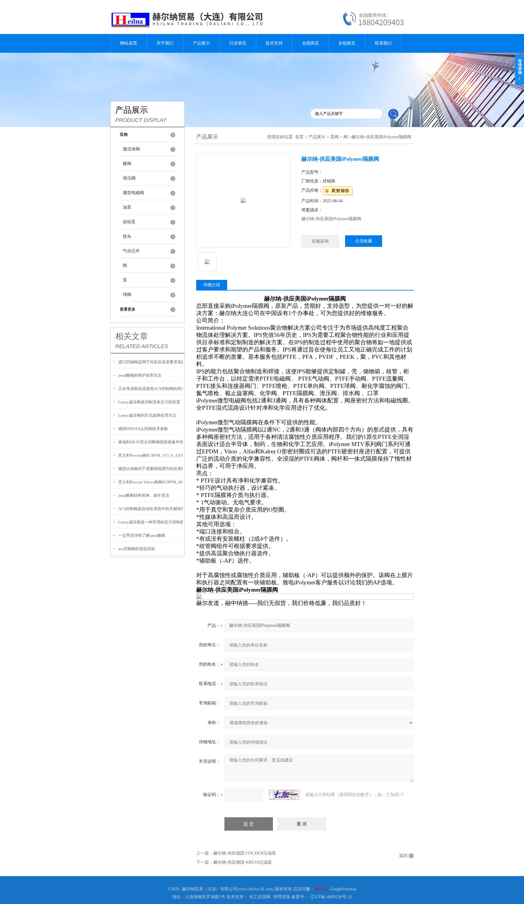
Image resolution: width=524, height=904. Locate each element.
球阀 (127, 294)
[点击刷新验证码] (284, 795)
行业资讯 (237, 43)
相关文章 (131, 336)
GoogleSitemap (343, 889)
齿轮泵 (129, 222)
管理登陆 (281, 897)
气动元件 (131, 251)
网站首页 (128, 43)
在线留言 (346, 43)
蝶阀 (127, 163)
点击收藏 (363, 241)
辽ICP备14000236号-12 (331, 897)
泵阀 (334, 137)
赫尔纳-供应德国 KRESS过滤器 (242, 862)
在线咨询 (320, 241)
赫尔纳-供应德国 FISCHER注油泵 (244, 853)
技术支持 (274, 43)
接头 (127, 236)
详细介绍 (211, 285)
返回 (403, 855)
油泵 (127, 207)
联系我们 (383, 43)
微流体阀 (131, 149)
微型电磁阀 (133, 192)
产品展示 (201, 43)
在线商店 (310, 43)
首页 (299, 137)
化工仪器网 (259, 897)
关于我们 (164, 43)
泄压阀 (129, 178)
